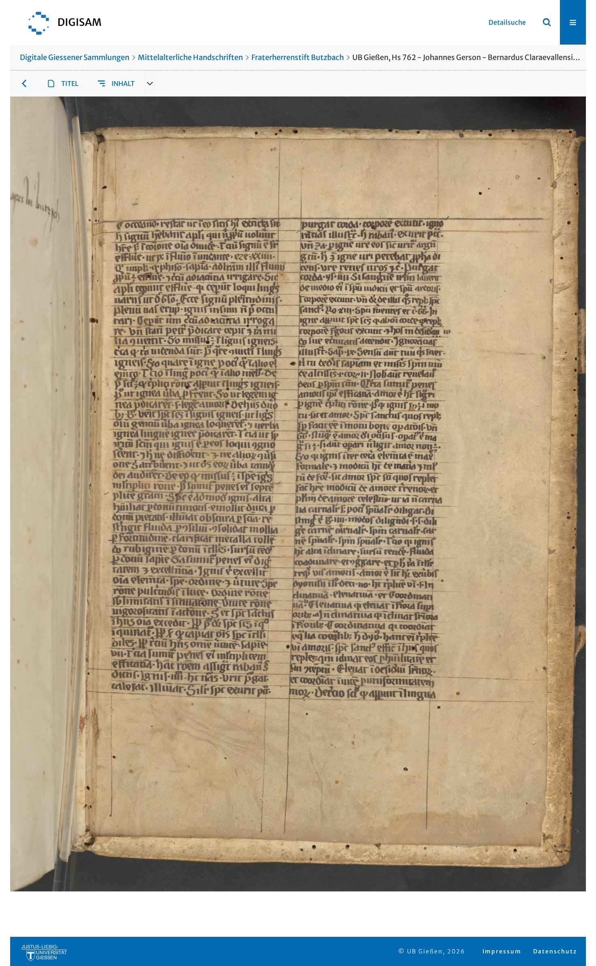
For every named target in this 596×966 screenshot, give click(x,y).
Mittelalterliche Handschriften (190, 57)
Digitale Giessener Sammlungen (74, 57)
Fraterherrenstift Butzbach (297, 57)
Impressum (501, 951)
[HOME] (60, 22)
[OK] (547, 22)
